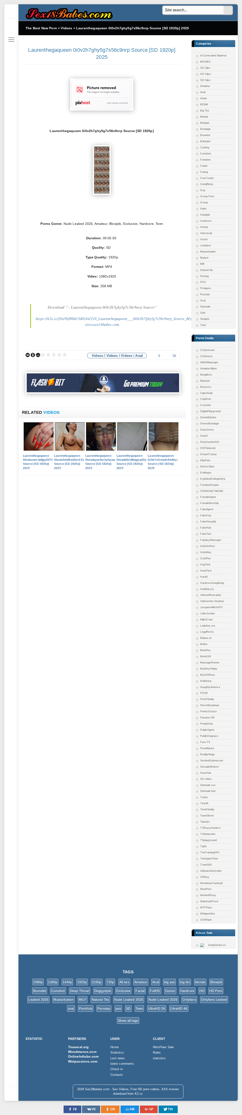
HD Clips (205, 74)
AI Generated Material (213, 55)
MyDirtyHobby (208, 668)
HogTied (205, 564)
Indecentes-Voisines (212, 601)
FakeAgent (206, 509)
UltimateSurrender (211, 870)
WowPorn (206, 889)
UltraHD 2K (156, 1008)
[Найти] (228, 10)
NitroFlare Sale (163, 1047)
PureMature (207, 748)
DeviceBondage (209, 423)
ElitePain (205, 460)
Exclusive (123, 991)
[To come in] (11, 25)
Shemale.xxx (208, 785)
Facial (140, 991)
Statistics (117, 1052)
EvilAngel (205, 472)
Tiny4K (204, 803)
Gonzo (170, 991)
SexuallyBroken (209, 766)
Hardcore (205, 220)
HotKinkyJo (207, 589)
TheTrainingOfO (209, 852)
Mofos (203, 644)
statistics (159, 1058)
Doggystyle (102, 991)
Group (204, 202)
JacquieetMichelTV (211, 607)
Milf (202, 263)
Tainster (205, 821)
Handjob (205, 214)
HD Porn (215, 991)
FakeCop (205, 515)
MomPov (205, 650)
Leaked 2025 (38, 999)
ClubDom (205, 398)
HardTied (205, 570)
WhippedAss (207, 913)
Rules (157, 1052)
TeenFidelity (207, 809)
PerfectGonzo (208, 711)
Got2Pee (205, 558)
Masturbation (208, 251)
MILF (83, 999)
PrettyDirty (206, 723)
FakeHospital (208, 521)
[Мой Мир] (38, 355)
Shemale (205, 306)
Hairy (203, 208)
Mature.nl (205, 638)
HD (201, 991)
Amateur (205, 86)
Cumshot (205, 153)
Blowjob (204, 122)
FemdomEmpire (209, 484)
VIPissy (204, 877)
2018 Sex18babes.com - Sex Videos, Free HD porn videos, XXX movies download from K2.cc (68, 12)
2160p (97, 982)
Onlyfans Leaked (214, 999)
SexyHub (205, 772)
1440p (67, 982)
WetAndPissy (208, 895)
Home (114, 1047)
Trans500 (206, 864)
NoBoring (205, 680)
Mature (204, 257)
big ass (169, 982)
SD (128, 1008)
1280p (53, 982)
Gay (202, 190)
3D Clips (205, 67)
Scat (203, 300)
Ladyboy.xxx (207, 625)
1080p (38, 982)
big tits (185, 982)
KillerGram (206, 619)
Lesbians (205, 245)
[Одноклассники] (33, 355)
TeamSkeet (207, 815)
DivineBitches (208, 417)
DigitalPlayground (210, 411)
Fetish (203, 165)
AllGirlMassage (209, 362)
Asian (203, 98)
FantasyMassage (210, 539)
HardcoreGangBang (212, 582)
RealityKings (207, 754)
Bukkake (205, 141)
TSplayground (208, 840)
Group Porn (207, 196)
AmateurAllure (208, 368)
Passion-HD (207, 717)
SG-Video (206, 779)
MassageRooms (210, 662)
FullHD (155, 991)
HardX (204, 576)
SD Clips (205, 80)
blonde (200, 982)
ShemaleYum (208, 791)
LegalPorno (207, 631)
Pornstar (103, 1008)
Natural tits (206, 270)
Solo (202, 312)
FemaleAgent (208, 497)
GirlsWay (205, 552)
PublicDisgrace (209, 736)
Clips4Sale (206, 393)
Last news (117, 1058)
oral (71, 1008)
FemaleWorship (209, 503)
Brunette (205, 135)
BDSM (204, 104)
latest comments (122, 1063)
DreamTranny (208, 454)
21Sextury (206, 356)
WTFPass (206, 907)
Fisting (204, 172)
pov (118, 1008)
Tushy (204, 797)
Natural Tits (100, 999)
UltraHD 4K (178, 1008)
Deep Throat (79, 991)
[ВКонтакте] (28, 355)
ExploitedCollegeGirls (212, 478)
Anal (202, 92)
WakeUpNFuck (209, 901)
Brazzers (205, 386)
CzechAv (205, 405)
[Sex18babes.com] (11, 11)
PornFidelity (207, 699)
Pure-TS (205, 742)
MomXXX (205, 656)
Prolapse (205, 288)
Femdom (205, 159)
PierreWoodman (209, 705)
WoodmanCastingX (211, 883)
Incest (203, 239)
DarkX (204, 435)
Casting (204, 147)
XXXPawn (206, 919)
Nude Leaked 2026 (163, 999)
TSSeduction (207, 834)
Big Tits (204, 110)
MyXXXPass (207, 674)
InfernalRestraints (210, 595)
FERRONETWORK (211, 491)
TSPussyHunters (210, 827)
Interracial (206, 233)
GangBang (206, 184)
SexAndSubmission (211, 760)
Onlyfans (189, 999)
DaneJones (207, 429)
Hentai (204, 227)
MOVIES (205, 61)
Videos (97, 356)
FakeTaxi (205, 533)
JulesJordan (207, 613)
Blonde (204, 116)
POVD (204, 693)
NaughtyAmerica (210, 687)
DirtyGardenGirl (209, 441)
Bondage (205, 129)
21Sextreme (207, 350)
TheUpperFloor (209, 858)
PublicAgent (207, 729)
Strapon (204, 318)
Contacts (116, 1075)
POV (203, 282)
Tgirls (203, 846)
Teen (203, 325)
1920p (82, 982)
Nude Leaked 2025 (128, 999)
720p (110, 982)
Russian (205, 294)
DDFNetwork (208, 448)
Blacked (205, 380)
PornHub (85, 1008)
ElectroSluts (207, 466)
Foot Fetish (207, 178)
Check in (116, 1069)
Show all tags (128, 1020)
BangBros (206, 374)
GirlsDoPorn (207, 546)
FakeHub (205, 527)
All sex (124, 982)
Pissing (204, 276)
